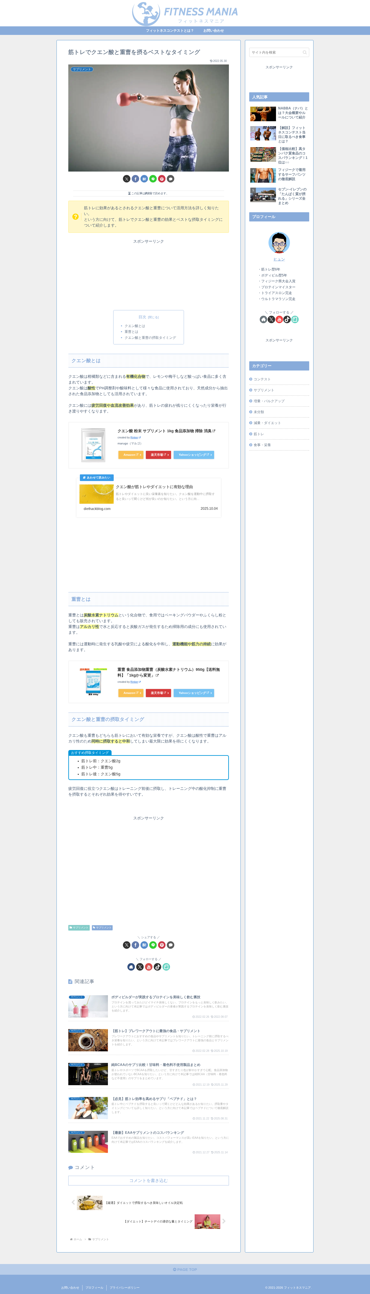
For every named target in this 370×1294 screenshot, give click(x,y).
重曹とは (131, 331)
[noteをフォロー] (166, 967)
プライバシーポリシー (125, 1287)
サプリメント (80, 927)
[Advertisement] (148, 274)
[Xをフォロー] (140, 967)
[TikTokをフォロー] (157, 967)
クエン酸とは (135, 326)
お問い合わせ (70, 1287)
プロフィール (94, 1287)
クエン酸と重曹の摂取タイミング (150, 337)
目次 (142, 317)
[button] (305, 52)
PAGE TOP (186, 1269)
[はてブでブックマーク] (144, 178)
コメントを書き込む (148, 1180)
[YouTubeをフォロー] (148, 967)
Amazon (129, 454)
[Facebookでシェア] (135, 178)
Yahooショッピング (192, 454)
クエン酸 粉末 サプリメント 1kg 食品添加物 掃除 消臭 (165, 431)
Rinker (134, 437)
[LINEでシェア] (153, 178)
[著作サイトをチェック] (131, 967)
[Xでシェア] (126, 178)
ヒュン (279, 259)
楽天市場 (157, 454)
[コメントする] (170, 178)
